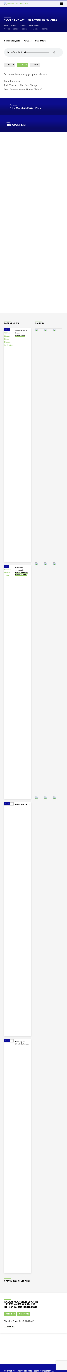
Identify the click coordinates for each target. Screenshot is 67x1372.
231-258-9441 (9, 1326)
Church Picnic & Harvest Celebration (21, 333)
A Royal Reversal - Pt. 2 (25, 108)
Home (6, 25)
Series (16, 29)
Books (25, 29)
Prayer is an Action (22, 805)
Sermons (14, 25)
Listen (23, 64)
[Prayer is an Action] (9, 919)
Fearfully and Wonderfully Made (22, 1043)
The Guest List (17, 124)
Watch (10, 64)
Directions (24, 1314)
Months (45, 29)
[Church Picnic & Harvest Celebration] (9, 445)
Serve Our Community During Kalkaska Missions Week (21, 571)
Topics (7, 29)
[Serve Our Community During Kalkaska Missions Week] (9, 682)
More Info (10, 1314)
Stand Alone (40, 41)
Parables (23, 25)
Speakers (35, 29)
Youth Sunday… (34, 25)
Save (36, 64)
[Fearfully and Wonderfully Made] (9, 1156)
